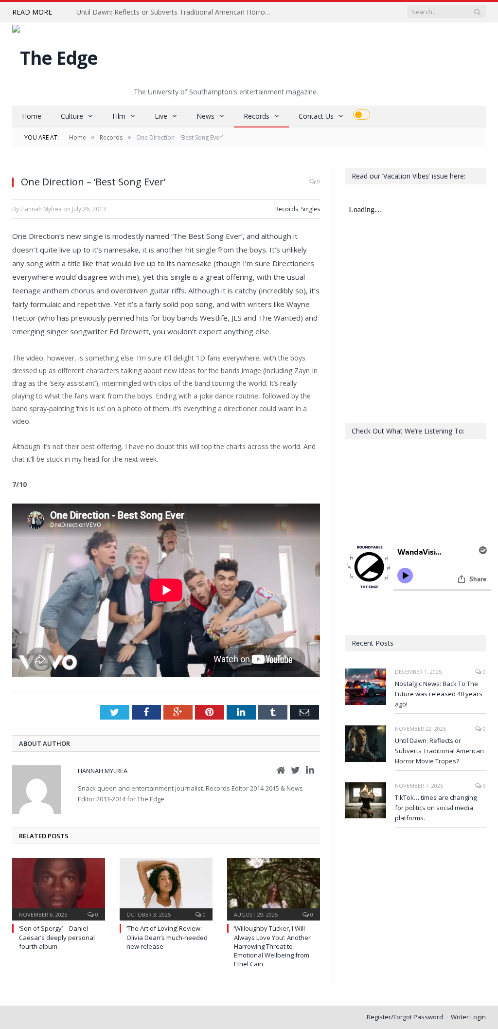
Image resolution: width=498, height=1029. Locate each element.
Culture (72, 116)
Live (161, 116)
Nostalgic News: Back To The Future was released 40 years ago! (438, 693)
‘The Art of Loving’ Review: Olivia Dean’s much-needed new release (167, 937)
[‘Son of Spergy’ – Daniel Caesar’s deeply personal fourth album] (58, 888)
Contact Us (316, 116)
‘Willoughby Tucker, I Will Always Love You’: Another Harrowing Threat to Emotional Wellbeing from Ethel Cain (272, 946)
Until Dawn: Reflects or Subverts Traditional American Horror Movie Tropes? (176, 12)
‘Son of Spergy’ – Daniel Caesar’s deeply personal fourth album (57, 937)
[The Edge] (55, 55)
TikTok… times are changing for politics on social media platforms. (436, 807)
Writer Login (468, 1016)
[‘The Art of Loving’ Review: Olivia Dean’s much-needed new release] (166, 888)
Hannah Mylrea (102, 770)
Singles (310, 209)
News (205, 116)
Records (256, 116)
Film (118, 116)
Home (31, 116)
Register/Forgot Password (405, 1016)
